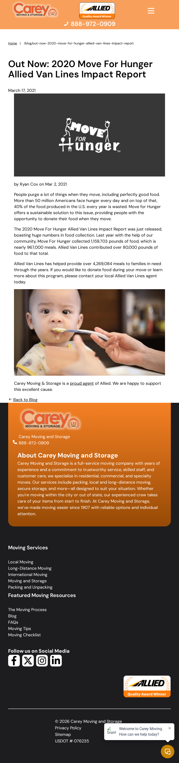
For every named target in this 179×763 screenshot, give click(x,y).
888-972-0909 (34, 443)
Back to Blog (25, 400)
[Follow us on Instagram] (42, 665)
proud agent (82, 383)
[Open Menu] (151, 10)
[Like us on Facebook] (14, 665)
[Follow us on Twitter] (28, 665)
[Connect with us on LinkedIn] (56, 665)
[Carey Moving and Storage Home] (35, 10)
